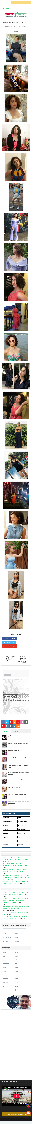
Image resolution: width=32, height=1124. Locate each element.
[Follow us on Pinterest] (3, 726)
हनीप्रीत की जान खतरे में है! (13, 750)
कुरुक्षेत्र (5, 956)
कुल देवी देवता (6, 825)
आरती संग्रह (20, 825)
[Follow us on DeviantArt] (26, 722)
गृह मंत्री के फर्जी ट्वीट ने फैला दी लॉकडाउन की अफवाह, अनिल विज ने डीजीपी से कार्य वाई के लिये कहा (16, 907)
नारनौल (5, 971)
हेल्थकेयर (17, 941)
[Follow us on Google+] (11, 722)
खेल (4, 930)
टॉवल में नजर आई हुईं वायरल (14, 787)
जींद (16, 964)
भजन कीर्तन (5, 845)
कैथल (16, 956)
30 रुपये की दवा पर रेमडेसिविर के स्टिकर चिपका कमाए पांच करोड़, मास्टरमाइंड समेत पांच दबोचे (15, 893)
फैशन (19, 837)
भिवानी (16, 979)
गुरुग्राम (5, 960)
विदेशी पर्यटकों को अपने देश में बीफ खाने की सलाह (18, 743)
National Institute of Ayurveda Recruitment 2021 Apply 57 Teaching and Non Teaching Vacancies (16, 877)
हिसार (16, 990)
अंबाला (4, 952)
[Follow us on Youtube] (18, 722)
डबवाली (16, 967)
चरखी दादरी (6, 964)
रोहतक (4, 986)
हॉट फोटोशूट (5, 833)
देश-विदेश (5, 934)
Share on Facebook (11, 638)
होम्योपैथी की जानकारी (22, 821)
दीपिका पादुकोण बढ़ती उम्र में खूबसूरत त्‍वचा (10, 658)
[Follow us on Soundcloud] (18, 726)
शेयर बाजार (6, 941)
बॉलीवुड (16, 31)
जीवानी (4, 841)
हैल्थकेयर (20, 841)
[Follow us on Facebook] (3, 722)
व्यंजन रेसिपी (20, 845)
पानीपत (4, 975)
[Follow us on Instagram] (7, 726)
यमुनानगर (5, 982)
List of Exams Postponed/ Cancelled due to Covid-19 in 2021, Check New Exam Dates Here (16, 859)
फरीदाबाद (5, 979)
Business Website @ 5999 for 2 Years (18, 1114)
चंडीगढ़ (16, 960)
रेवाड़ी (16, 982)
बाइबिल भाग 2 (6, 837)
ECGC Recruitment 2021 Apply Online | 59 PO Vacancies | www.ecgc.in (16, 882)
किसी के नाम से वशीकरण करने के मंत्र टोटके (17, 794)
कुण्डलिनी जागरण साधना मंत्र (14, 736)
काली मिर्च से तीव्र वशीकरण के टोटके (15, 780)
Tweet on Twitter (10, 642)
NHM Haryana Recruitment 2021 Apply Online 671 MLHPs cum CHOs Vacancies (15, 870)
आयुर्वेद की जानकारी (7, 821)
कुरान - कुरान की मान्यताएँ (23, 829)
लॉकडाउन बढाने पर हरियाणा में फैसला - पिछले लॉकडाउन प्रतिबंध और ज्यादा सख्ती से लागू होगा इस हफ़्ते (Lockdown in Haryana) (16, 900)
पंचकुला (16, 971)
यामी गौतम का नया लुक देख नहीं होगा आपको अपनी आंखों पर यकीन (21, 660)
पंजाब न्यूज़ (5, 829)
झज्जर (4, 967)
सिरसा (16, 986)
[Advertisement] (16, 1027)
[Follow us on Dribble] (22, 722)
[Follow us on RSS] (14, 722)
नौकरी (16, 934)
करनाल (16, 952)
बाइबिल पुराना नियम (22, 833)
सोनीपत (5, 990)
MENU (7, 8)
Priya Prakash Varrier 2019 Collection (19, 758)
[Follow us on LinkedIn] (14, 726)
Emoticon (7, 675)
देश (16, 930)
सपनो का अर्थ (6, 817)
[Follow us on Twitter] (7, 722)
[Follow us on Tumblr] (11, 726)
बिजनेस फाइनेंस (7, 937)
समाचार (19, 817)
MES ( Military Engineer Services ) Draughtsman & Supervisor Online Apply (15, 864)
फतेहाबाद (17, 975)
